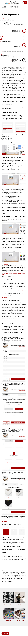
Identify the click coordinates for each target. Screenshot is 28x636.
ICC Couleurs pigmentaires (12, 293)
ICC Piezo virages (18, 295)
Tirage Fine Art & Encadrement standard (13, 166)
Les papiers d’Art (20, 620)
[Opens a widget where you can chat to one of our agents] (5, 633)
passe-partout (19, 326)
